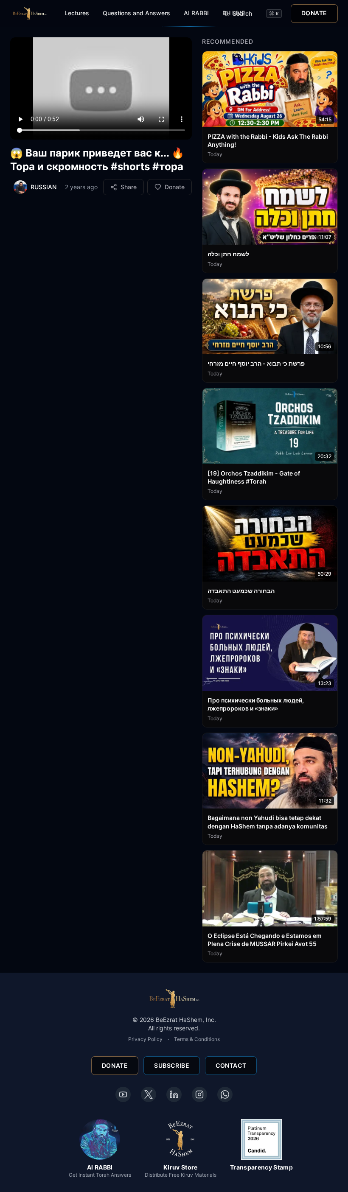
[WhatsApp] (225, 1094)
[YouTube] (123, 1094)
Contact (231, 1065)
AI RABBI (196, 13)
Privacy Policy (145, 1039)
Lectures (77, 13)
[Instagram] (199, 1094)
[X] (148, 1094)
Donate (314, 13)
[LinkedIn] (174, 1094)
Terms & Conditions (197, 1039)
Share (129, 186)
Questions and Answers (136, 13)
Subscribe (171, 1065)
